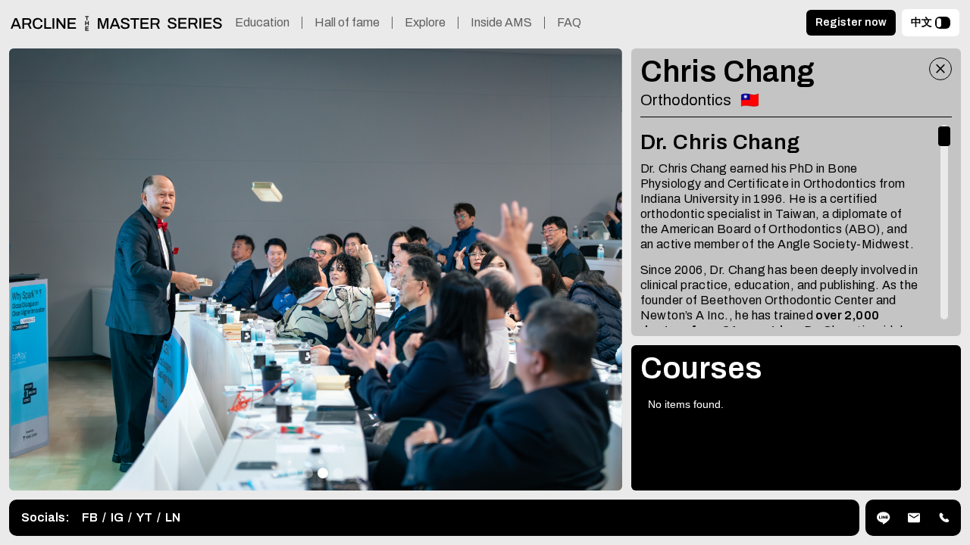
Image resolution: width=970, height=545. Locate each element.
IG (117, 517)
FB (90, 517)
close (940, 69)
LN (172, 517)
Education (262, 23)
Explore (425, 23)
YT (144, 517)
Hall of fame (347, 23)
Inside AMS (501, 23)
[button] (292, 473)
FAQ (569, 23)
